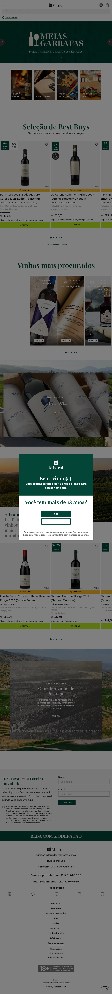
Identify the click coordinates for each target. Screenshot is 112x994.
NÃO (56, 521)
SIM (56, 514)
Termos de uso (80, 532)
